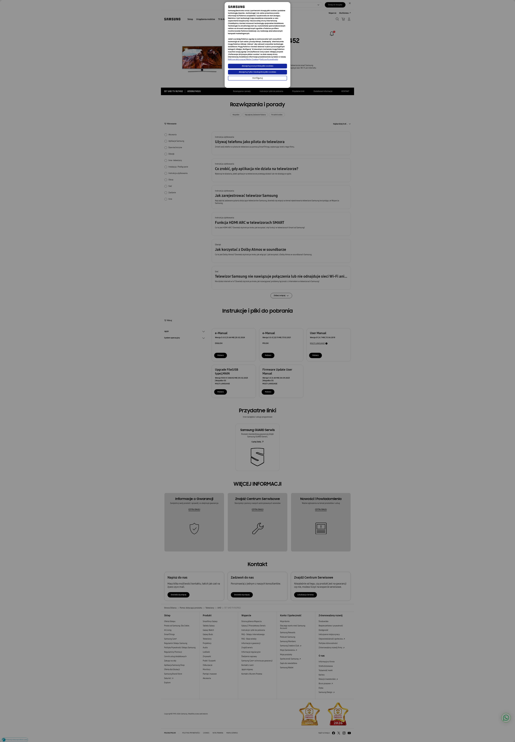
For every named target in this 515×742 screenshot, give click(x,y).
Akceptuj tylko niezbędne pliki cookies (257, 72)
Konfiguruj (258, 78)
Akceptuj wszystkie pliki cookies (257, 66)
